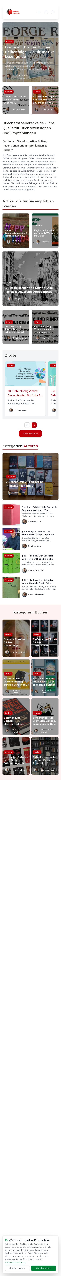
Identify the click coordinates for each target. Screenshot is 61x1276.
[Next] (34, 425)
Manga (10, 282)
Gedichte (10, 225)
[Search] (46, 12)
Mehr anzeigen (30, 433)
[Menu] (39, 12)
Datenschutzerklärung (15, 1262)
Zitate (37, 91)
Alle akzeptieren (43, 1268)
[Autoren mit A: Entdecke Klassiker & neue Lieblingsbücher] (31, 476)
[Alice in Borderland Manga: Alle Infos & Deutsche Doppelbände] (31, 278)
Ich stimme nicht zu (17, 1268)
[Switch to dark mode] (53, 12)
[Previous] (27, 425)
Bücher (9, 41)
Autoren (8, 91)
